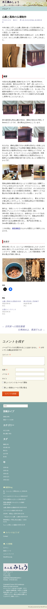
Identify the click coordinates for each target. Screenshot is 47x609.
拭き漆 (27, 20)
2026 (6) (5, 467)
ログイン (6, 548)
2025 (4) (5, 470)
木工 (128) (6, 430)
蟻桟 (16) (6, 444)
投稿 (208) (6, 416)
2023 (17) (6, 476)
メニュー (5, 9)
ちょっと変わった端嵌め (10, 525)
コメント (6, 355)
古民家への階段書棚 (13, 326)
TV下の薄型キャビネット (10, 499)
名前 (5, 370)
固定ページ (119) (8, 420)
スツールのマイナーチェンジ (11, 496)
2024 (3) (5, 473)
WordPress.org (7, 557)
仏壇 (22, 20)
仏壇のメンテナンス (9, 309)
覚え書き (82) (7, 433)
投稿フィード (7, 551)
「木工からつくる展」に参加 (11, 517)
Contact (5, 536)
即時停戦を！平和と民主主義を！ (13, 520)
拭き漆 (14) (6, 447)
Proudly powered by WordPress (37, 607)
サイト (4, 378)
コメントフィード (8, 554)
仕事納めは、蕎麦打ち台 (31, 329)
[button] (14, 56)
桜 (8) (5, 456)
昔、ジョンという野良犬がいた (12, 491)
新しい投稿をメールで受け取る (15, 388)
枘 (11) (5, 450)
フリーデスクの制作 (9, 510)
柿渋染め (32, 20)
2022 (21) (6, 480)
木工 (16, 20)
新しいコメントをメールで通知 (15, 382)
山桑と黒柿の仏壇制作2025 (11, 301)
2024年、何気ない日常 (10, 513)
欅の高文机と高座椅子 (31, 301)
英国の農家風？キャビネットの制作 (13, 502)
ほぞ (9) (5, 453)
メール (5, 374)
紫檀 (38, 20)
